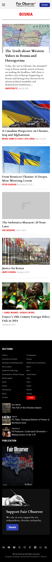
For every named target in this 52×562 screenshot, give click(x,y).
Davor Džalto (11, 88)
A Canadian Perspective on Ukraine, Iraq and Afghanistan (25, 133)
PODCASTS (16, 429)
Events (28, 386)
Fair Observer (8, 230)
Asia (28, 370)
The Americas (31, 355)
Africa (28, 367)
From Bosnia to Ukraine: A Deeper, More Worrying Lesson (24, 178)
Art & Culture (7, 367)
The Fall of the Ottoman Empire (26, 407)
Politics (4, 355)
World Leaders (7, 378)
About (4, 394)
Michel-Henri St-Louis (12, 139)
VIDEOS (14, 417)
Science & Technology (10, 370)
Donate (12, 527)
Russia (4, 386)
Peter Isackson (9, 184)
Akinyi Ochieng (9, 272)
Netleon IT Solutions (40, 557)
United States (31, 374)
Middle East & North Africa (35, 363)
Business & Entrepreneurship (12, 363)
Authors (29, 390)
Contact (5, 397)
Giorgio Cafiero (27, 313)
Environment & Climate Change (13, 374)
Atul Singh (30, 139)
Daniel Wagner (11, 313)
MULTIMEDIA (16, 405)
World (4, 382)
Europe (29, 359)
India (28, 378)
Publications (6, 390)
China (28, 382)
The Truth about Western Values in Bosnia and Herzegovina (24, 56)
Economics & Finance (9, 359)
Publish (29, 394)
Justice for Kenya (13, 268)
